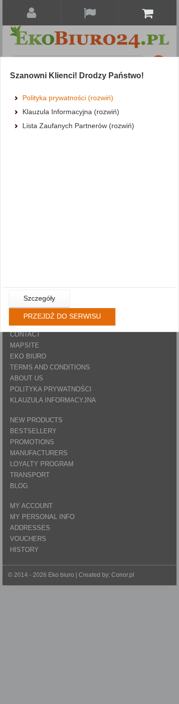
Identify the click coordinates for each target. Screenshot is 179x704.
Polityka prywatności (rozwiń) (67, 98)
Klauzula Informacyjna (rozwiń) (70, 112)
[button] (39, 299)
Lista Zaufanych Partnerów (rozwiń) (78, 126)
